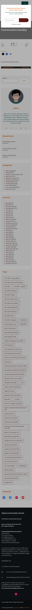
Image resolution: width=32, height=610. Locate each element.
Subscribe (24, 20)
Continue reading (16, 24)
